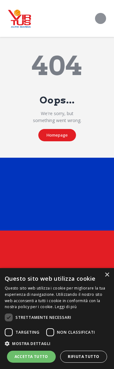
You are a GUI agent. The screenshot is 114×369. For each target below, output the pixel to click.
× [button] (106, 274)
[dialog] (57, 318)
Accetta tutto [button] (31, 356)
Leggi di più (66, 306)
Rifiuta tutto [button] (83, 356)
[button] (57, 344)
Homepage (57, 135)
